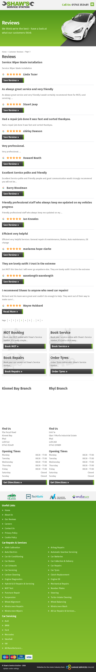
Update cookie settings (11, 668)
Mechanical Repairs (60, 584)
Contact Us (10, 528)
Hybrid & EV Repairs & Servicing (19, 584)
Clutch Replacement (60, 575)
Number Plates (58, 588)
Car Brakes (10, 561)
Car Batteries (57, 557)
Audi (7, 621)
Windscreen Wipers (14, 611)
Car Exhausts (11, 566)
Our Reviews (10, 519)
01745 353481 (75, 4)
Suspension (10, 597)
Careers (8, 524)
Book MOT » (11, 346)
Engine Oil (55, 579)
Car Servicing (11, 570)
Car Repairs (56, 566)
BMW (7, 626)
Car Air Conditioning (14, 557)
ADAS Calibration (12, 548)
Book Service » (60, 346)
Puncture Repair (12, 593)
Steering (55, 593)
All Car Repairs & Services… (63, 611)
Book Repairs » (13, 371)
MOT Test (9, 588)
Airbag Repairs (57, 548)
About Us (9, 515)
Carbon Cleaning (12, 575)
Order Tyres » (59, 371)
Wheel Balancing (58, 602)
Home (7, 510)
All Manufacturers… (14, 648)
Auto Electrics (11, 552)
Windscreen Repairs (14, 606)
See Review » (11, 80)
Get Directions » (12, 482)
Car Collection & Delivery (62, 561)
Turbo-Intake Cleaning (61, 597)
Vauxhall (8, 639)
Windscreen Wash (59, 606)
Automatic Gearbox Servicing (64, 552)
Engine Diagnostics (13, 579)
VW (6, 644)
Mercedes (9, 635)
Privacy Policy (11, 533)
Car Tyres (55, 570)
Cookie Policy (11, 538)
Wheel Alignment (12, 602)
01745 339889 (55, 445)
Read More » (10, 311)
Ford (7, 630)
